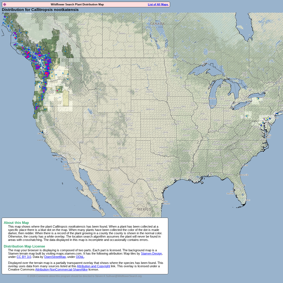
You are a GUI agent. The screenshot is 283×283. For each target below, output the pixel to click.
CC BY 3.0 (24, 257)
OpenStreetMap (55, 257)
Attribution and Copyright (93, 266)
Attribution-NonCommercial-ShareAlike (61, 269)
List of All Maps (158, 4)
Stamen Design (151, 253)
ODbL (80, 257)
